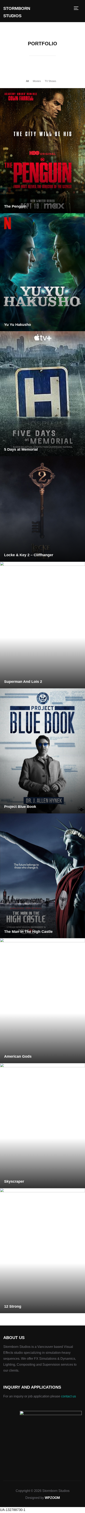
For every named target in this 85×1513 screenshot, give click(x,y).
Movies (37, 81)
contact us (68, 1396)
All (27, 81)
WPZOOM (52, 1497)
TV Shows (50, 81)
